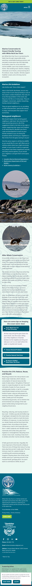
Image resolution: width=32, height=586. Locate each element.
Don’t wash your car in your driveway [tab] (12, 328)
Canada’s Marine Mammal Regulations (16, 159)
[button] (16, 23)
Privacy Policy (6, 512)
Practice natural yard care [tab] (14, 355)
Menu (27, 7)
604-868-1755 (10, 542)
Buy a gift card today (16, 1)
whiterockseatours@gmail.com (14, 545)
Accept (17, 581)
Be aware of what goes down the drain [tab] (13, 361)
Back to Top (6, 556)
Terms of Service (15, 512)
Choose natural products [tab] (14, 350)
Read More (7, 581)
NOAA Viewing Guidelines (12, 165)
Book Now (6, 516)
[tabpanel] (16, 338)
